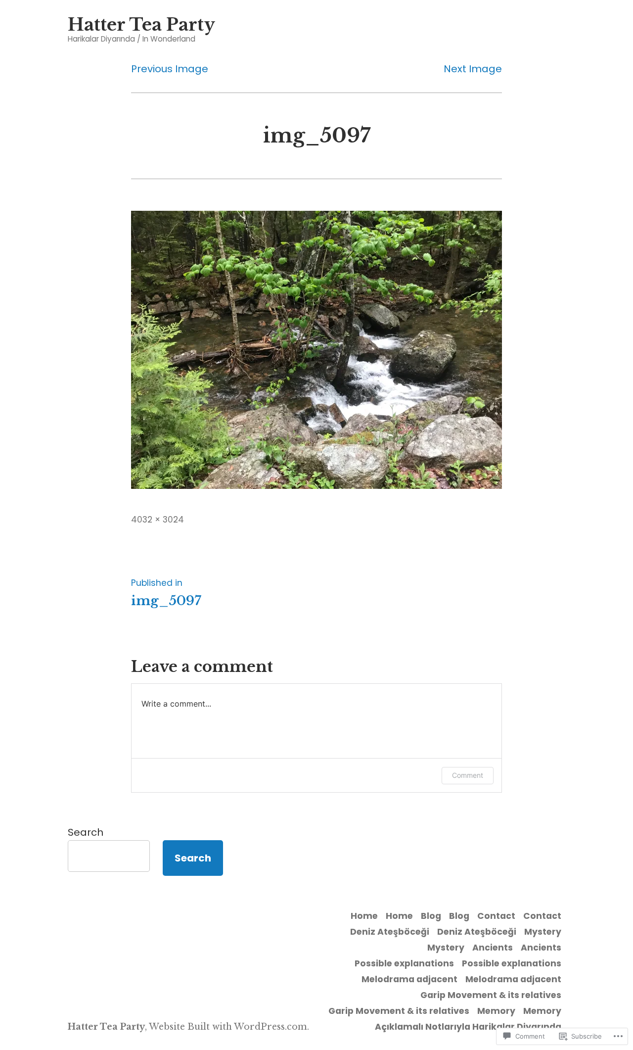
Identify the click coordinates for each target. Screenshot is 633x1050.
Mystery (542, 932)
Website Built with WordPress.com (228, 1026)
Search (85, 832)
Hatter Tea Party (141, 24)
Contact (496, 916)
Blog (431, 916)
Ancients (492, 948)
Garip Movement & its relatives (490, 995)
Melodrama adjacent (409, 979)
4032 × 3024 (157, 519)
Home (364, 916)
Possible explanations (404, 963)
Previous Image (169, 69)
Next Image (473, 69)
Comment (467, 775)
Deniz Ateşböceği (389, 932)
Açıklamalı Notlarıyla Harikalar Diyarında (468, 1027)
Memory (496, 1011)
